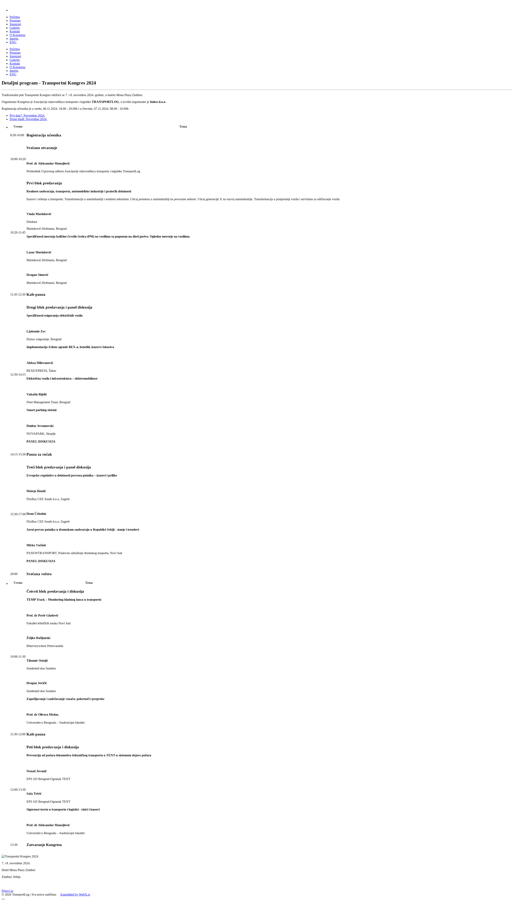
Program (15, 20)
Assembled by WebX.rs (75, 894)
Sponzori (15, 24)
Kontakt (15, 31)
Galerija (15, 27)
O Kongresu (17, 35)
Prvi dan (27, 115)
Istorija (14, 38)
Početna (15, 17)
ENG (13, 42)
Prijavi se (7, 891)
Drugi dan (28, 119)
